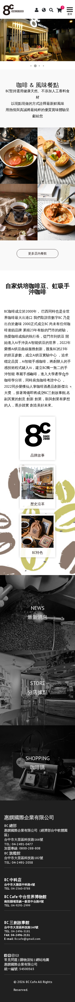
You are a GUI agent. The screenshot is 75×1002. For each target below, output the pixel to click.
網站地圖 (42, 960)
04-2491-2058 (22, 862)
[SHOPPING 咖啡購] (37, 799)
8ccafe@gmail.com (27, 939)
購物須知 (26, 960)
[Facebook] (5, 955)
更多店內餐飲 (37, 253)
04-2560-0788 (20, 888)
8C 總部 (10, 825)
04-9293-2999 (20, 905)
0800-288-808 (29, 848)
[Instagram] (13, 955)
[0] (59, 10)
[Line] (9, 955)
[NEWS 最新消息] (37, 649)
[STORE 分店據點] (37, 724)
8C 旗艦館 (12, 853)
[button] (3, 40)
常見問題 (11, 960)
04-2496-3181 (20, 931)
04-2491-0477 (22, 844)
